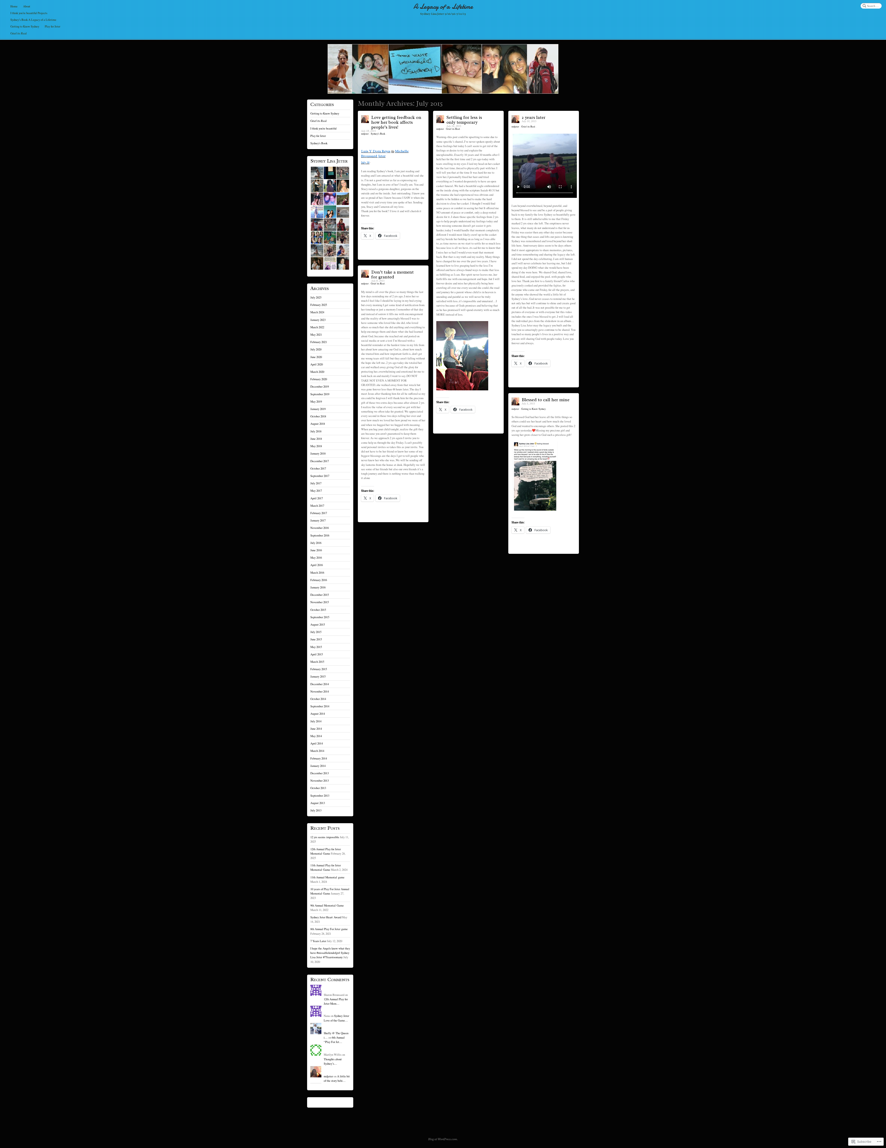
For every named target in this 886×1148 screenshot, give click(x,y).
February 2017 (318, 513)
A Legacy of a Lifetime (443, 6)
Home (14, 6)
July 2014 (315, 721)
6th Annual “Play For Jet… (334, 1039)
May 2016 (316, 557)
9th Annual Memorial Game (327, 905)
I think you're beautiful (323, 128)
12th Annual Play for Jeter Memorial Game (325, 851)
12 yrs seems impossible (324, 837)
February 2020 (318, 379)
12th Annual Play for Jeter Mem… (336, 1001)
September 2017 (319, 476)
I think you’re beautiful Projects (28, 13)
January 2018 (318, 453)
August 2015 (317, 624)
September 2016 (319, 535)
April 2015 (316, 654)
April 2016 (316, 565)
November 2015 (319, 602)
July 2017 (315, 483)
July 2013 (315, 810)
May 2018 (316, 446)
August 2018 (317, 424)
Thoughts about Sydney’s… (333, 1061)
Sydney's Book (378, 133)
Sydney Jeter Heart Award (325, 917)
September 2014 (319, 706)
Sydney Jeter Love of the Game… (336, 1018)
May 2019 (316, 401)
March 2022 (317, 327)
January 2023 (318, 320)
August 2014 (317, 713)
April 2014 (316, 743)
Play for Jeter (52, 26)
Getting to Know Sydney (24, 26)
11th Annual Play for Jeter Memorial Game (325, 867)
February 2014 (318, 758)
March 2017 (317, 505)
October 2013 (318, 788)
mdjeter (365, 133)
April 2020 (316, 364)
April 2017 (316, 498)
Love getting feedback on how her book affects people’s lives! (396, 122)
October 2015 (318, 610)
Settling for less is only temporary (464, 120)
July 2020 (315, 349)
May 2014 (316, 736)
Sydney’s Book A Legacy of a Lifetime (33, 20)
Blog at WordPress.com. (443, 1139)
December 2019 (319, 386)
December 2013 (319, 773)
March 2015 (317, 662)
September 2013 (319, 795)
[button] (316, 173)
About (26, 6)
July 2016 (315, 543)
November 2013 (319, 780)
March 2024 (317, 312)
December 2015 (319, 595)
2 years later (533, 117)
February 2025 (318, 305)
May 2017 (316, 490)
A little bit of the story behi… (337, 1078)
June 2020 (316, 357)
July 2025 (315, 297)
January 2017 (318, 520)
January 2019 (318, 409)
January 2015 (318, 676)
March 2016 (317, 572)
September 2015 (319, 617)
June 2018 (316, 439)
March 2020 (317, 372)
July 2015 (315, 632)
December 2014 (319, 684)
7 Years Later (318, 941)
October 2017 (318, 468)
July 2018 (315, 431)
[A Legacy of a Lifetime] (443, 69)
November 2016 (319, 528)
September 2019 (319, 394)
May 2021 (316, 334)
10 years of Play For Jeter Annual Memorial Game (329, 891)
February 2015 (318, 669)
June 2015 (316, 639)
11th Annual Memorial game (327, 877)
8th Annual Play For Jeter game (329, 929)
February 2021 (318, 342)
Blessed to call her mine (545, 400)
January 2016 (318, 587)
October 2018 (318, 416)
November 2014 (319, 691)
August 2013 (317, 803)
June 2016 (316, 550)
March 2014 (317, 751)
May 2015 (316, 647)
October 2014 (318, 699)
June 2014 (316, 728)
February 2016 (318, 580)
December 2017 (319, 461)
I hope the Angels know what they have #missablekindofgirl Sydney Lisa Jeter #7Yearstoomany (330, 952)
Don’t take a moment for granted (392, 274)
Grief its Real (18, 33)
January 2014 (318, 766)
